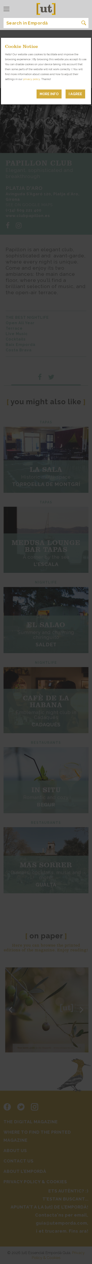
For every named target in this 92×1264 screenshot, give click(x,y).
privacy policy (31, 79)
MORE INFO (49, 94)
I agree (75, 94)
